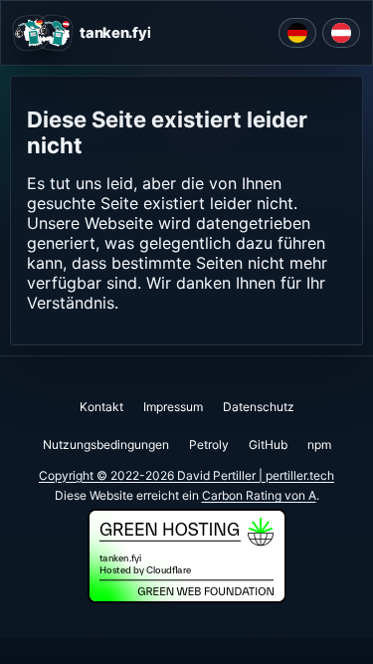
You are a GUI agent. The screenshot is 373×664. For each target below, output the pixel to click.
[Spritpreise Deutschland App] (297, 33)
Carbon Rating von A (259, 495)
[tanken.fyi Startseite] (43, 33)
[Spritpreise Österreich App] (341, 33)
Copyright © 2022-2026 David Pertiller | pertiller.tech (186, 475)
